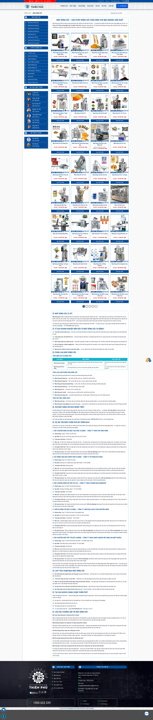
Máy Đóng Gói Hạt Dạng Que (60, 143)
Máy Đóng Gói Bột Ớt (80, 113)
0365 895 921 (35, 128)
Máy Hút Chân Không (33, 56)
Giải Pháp (90, 6)
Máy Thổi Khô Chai (120, 205)
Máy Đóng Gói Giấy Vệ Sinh (80, 264)
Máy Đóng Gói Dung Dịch (33, 28)
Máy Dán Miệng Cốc (32, 68)
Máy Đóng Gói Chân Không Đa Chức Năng (119, 53)
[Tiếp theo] (96, 306)
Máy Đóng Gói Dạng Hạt (33, 22)
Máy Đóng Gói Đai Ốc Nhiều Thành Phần (60, 53)
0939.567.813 (35, 95)
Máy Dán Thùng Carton (33, 82)
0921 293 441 (35, 111)
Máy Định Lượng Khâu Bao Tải (119, 233)
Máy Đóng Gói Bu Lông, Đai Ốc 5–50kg (80, 53)
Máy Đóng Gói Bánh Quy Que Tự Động (60, 83)
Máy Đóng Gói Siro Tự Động (119, 175)
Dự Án (98, 6)
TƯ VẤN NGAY (123, 6)
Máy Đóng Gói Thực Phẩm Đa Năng (80, 234)
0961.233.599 (35, 140)
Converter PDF (101, 1)
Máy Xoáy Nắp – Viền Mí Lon (34, 70)
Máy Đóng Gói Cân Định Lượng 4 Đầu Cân (120, 295)
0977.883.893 (35, 100)
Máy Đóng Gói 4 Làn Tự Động (100, 233)
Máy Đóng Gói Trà (32, 34)
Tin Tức (104, 6)
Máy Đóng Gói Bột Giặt (60, 205)
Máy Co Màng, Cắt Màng (33, 62)
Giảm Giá (107, 1)
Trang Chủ (64, 6)
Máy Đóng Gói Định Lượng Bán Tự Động (100, 83)
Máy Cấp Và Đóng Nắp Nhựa (60, 233)
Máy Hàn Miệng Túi (32, 59)
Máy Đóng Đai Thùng (32, 79)
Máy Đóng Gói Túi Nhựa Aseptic (100, 264)
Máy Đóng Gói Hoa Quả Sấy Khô (60, 295)
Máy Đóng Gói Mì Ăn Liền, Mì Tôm (60, 175)
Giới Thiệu (73, 6)
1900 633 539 (89, 680)
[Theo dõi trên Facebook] (122, 1)
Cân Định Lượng (31, 53)
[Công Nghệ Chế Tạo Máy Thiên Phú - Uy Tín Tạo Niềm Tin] (34, 6)
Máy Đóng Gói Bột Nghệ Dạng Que (100, 53)
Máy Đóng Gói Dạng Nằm (33, 43)
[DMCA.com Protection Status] (34, 692)
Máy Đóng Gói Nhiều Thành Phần (60, 114)
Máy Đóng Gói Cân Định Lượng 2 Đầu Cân (100, 295)
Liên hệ (111, 6)
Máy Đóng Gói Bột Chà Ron (100, 175)
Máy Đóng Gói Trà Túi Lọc (119, 113)
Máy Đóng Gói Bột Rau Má (100, 113)
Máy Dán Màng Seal (32, 65)
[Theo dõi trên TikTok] (123, 1)
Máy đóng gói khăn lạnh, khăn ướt (100, 144)
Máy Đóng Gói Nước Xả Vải (100, 205)
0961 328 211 (35, 117)
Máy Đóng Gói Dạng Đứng (34, 40)
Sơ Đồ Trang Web (90, 708)
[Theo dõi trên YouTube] (126, 1)
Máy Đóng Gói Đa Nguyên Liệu (120, 264)
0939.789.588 (35, 146)
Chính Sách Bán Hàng (115, 1)
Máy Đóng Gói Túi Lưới (80, 175)
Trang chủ (27, 13)
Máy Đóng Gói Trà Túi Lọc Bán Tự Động (120, 83)
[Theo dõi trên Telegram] (128, 1)
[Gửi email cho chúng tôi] (125, 1)
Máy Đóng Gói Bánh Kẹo (33, 31)
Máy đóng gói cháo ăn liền (80, 205)
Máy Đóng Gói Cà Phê (33, 37)
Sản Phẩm (81, 6)
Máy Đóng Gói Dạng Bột (33, 25)
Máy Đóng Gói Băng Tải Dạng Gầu (60, 264)
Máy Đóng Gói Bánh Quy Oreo (80, 83)
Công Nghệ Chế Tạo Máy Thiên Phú (76, 708)
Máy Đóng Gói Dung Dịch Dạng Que (80, 144)
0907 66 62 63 (36, 106)
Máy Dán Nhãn (31, 73)
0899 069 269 (35, 122)
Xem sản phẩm (60, 60)
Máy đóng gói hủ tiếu (120, 143)
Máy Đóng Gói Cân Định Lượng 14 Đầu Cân (80, 295)
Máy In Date (30, 76)
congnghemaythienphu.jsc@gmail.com (88, 685)
